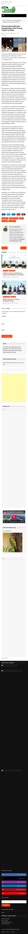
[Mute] (21, 521)
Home (4, 20)
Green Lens (8, 20)
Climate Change (6, 296)
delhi (22, 218)
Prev (5, 248)
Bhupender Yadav (14, 218)
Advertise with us (5, 897)
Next (23, 248)
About (3, 1)
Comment (4, 316)
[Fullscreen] (23, 521)
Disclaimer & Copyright (6, 870)
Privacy (8, 931)
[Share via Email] (23, 214)
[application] (14, 517)
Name (3, 324)
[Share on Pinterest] (18, 214)
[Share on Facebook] (4, 214)
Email (3, 330)
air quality (5, 218)
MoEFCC (5, 221)
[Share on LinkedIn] (13, 214)
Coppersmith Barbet (7, 531)
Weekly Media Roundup (9, 359)
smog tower (12, 221)
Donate (6, 1)
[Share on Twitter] (9, 214)
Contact (10, 1)
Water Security (12, 270)
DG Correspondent (6, 33)
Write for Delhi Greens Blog (7, 909)
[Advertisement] (14, 388)
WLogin (3, 931)
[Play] (4, 521)
